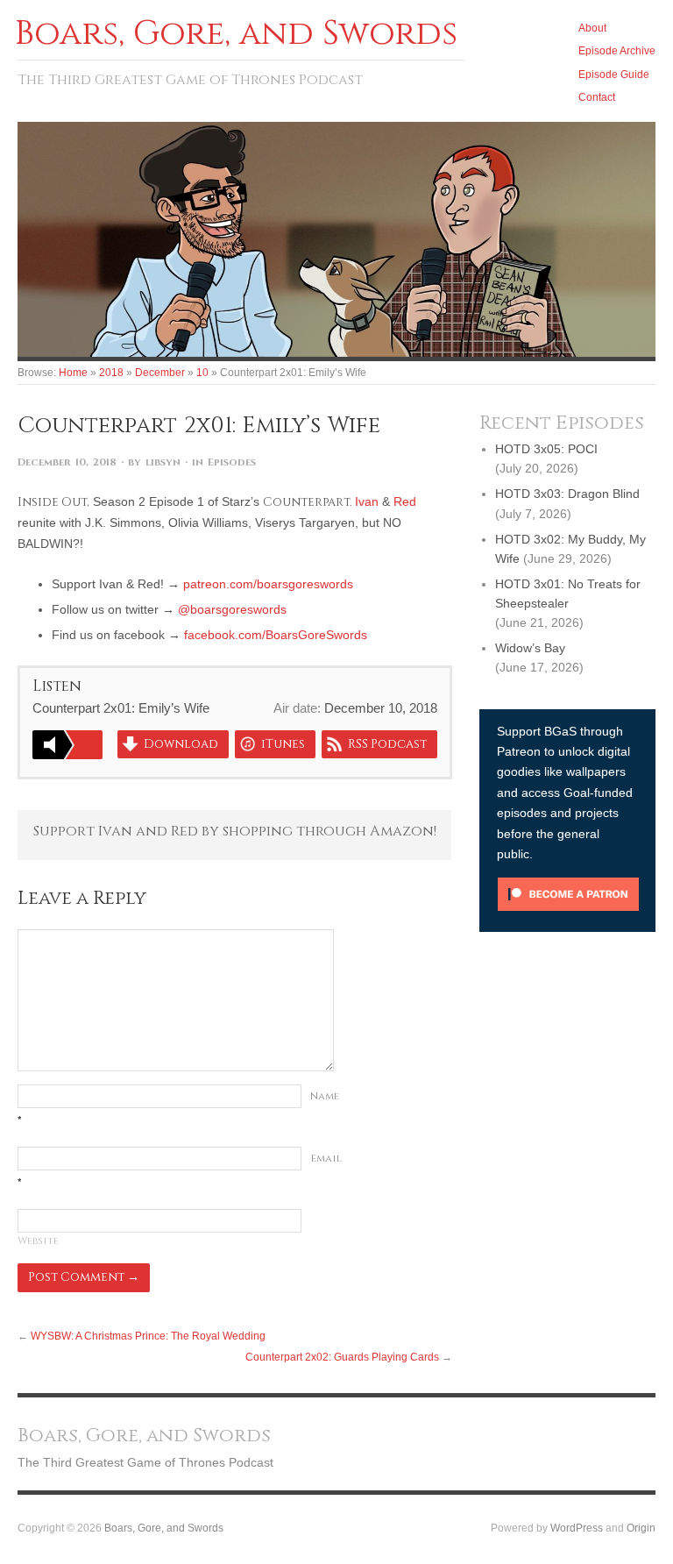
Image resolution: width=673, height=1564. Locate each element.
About (592, 27)
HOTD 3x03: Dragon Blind (567, 494)
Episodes (232, 462)
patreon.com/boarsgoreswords (268, 584)
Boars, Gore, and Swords (163, 1527)
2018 (111, 372)
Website (38, 1241)
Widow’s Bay (530, 648)
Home (73, 372)
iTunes (283, 744)
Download (181, 744)
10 (202, 372)
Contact (596, 97)
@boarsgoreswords (232, 609)
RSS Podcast (387, 744)
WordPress (576, 1527)
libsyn (163, 462)
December (160, 372)
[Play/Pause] (67, 744)
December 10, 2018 (67, 462)
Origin (641, 1527)
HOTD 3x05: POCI (546, 449)
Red (404, 501)
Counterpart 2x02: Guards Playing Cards (342, 1356)
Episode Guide (613, 74)
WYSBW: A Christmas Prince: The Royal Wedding (148, 1335)
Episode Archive (616, 50)
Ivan (367, 501)
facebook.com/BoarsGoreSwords (275, 635)
